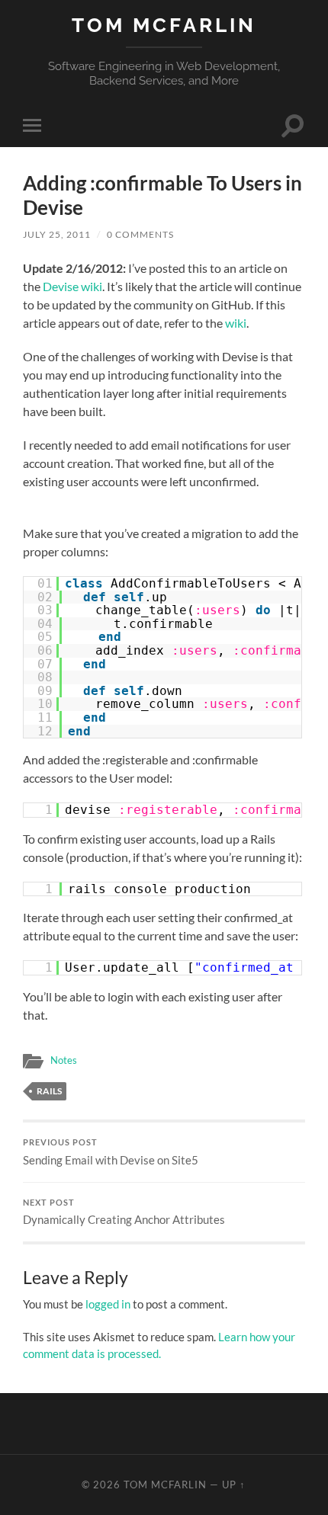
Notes (63, 1060)
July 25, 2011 (57, 234)
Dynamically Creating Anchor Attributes (124, 1212)
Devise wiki (72, 286)
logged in (107, 1304)
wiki (235, 322)
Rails (49, 1091)
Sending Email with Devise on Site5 (110, 1152)
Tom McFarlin (164, 25)
